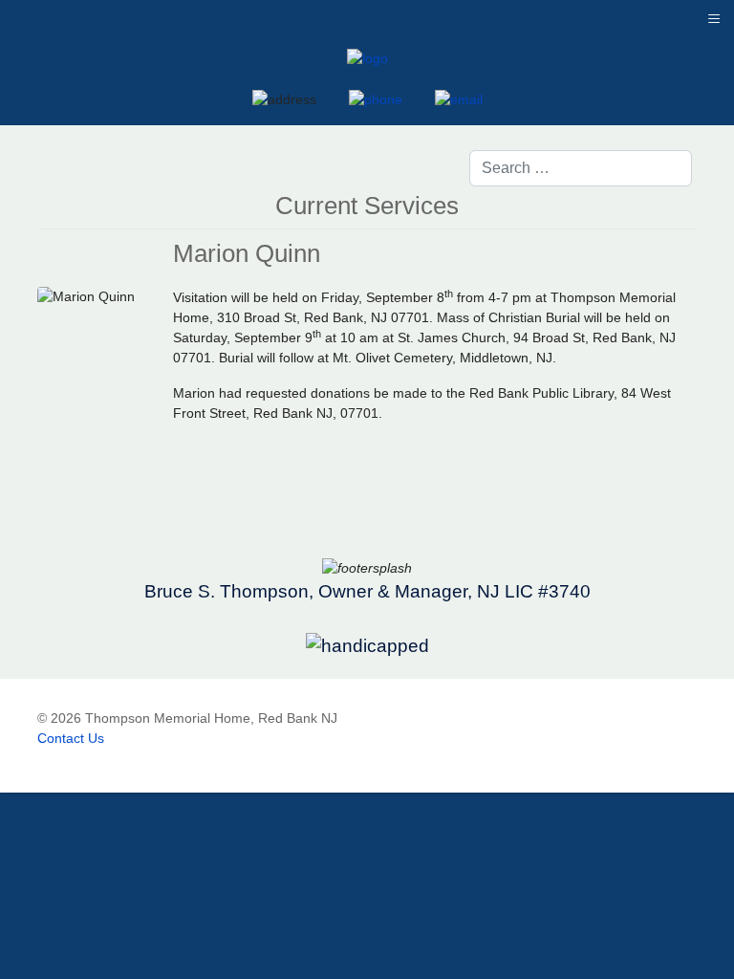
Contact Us (70, 738)
